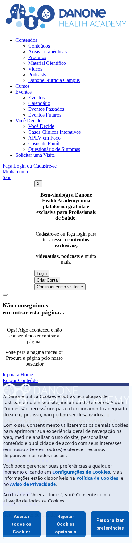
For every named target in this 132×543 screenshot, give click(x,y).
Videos (35, 69)
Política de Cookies (97, 478)
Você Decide (28, 120)
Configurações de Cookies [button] (81, 472)
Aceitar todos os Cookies (21, 524)
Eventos (23, 91)
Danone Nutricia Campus (54, 80)
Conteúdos (26, 40)
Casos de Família (45, 143)
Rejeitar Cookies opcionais (65, 524)
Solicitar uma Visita (35, 155)
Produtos (37, 57)
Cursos (22, 86)
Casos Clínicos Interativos (54, 132)
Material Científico (47, 63)
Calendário (39, 103)
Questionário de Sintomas (54, 149)
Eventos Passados (46, 109)
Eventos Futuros (44, 114)
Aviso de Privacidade (33, 484)
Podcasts (37, 74)
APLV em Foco (44, 137)
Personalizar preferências (110, 524)
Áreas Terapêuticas (47, 51)
